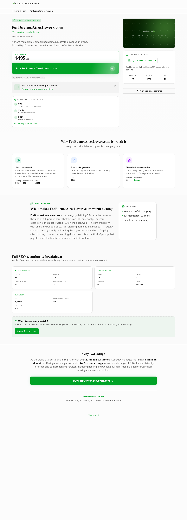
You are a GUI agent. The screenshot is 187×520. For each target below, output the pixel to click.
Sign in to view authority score (143, 60)
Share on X (93, 415)
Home (16, 11)
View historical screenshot (151, 91)
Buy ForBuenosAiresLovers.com (91, 380)
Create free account (26, 331)
